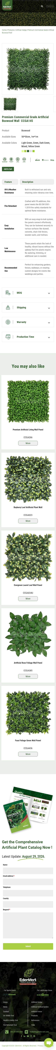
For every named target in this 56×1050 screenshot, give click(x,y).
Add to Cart (8, 169)
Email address (8, 876)
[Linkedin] (24, 1036)
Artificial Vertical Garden (40, 1007)
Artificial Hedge (36, 1002)
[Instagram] (34, 1036)
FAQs (33, 1025)
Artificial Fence (36, 1012)
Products (34, 1016)
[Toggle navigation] (50, 6)
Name (5, 865)
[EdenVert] (7, 6)
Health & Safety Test (10, 1020)
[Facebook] (21, 1036)
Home (5, 1002)
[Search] (42, 6)
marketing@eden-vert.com (39, 1032)
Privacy (40, 1046)
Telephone (7, 887)
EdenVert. (18, 1046)
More (28, 443)
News (5, 1007)
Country (6, 898)
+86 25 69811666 (16, 1032)
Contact (6, 1012)
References (35, 1020)
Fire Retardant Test (10, 1025)
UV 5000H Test (8, 1016)
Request (6, 910)
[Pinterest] (31, 1036)
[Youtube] (28, 1036)
